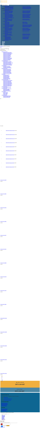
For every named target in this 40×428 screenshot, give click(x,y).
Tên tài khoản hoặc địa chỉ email (5, 422)
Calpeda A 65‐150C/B (3, 276)
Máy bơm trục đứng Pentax (7, 69)
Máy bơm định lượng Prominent (27, 24)
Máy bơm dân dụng (4, 86)
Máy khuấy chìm (5, 33)
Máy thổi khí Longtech (8, 39)
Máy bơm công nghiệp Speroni (9, 8)
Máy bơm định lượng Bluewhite (9, 24)
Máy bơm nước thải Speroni (9, 16)
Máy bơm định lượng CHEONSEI (27, 25)
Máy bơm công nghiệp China (27, 8)
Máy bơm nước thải (6, 13)
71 (2, 379)
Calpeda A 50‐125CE (3, 235)
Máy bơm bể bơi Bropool (8, 31)
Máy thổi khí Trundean (26, 37)
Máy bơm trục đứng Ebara (26, 11)
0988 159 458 (6, 397)
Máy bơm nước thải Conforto (7, 52)
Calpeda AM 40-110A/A (3, 318)
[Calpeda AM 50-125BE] (6, 344)
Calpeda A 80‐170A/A (3, 290)
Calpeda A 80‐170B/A (3, 304)
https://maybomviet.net (7, 400)
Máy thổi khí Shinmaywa (26, 36)
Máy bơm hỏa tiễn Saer (6, 97)
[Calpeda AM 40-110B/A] (6, 330)
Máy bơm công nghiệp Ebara (9, 7)
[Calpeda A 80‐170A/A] (6, 289)
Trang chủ (3, 41)
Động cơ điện (5, 21)
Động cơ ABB (5, 93)
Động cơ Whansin (25, 23)
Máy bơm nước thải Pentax (7, 56)
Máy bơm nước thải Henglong (27, 14)
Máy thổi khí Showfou (26, 38)
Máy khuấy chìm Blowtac (6, 66)
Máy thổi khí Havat (6, 75)
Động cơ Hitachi (7, 22)
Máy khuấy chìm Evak (8, 34)
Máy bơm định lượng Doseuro (9, 25)
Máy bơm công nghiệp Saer (9, 9)
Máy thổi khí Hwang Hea (8, 38)
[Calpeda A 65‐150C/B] (6, 275)
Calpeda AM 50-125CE (3, 359)
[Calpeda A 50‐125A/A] (6, 206)
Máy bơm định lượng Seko (7, 63)
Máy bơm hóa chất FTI (8, 30)
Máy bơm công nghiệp (5, 79)
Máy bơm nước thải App (26, 16)
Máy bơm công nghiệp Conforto (9, 6)
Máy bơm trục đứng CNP (6, 71)
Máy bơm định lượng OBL (7, 62)
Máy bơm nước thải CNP (26, 15)
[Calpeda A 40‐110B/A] (6, 192)
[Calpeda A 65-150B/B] (6, 261)
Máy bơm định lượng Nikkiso (7, 61)
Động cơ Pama (7, 23)
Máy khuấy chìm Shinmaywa (27, 34)
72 (2, 380)
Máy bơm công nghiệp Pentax (7, 82)
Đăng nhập (8, 425)
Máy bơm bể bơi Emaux (8, 32)
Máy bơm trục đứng (4, 68)
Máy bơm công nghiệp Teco (26, 6)
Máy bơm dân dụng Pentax (7, 87)
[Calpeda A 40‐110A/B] (6, 178)
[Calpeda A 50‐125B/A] (6, 220)
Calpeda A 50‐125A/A (3, 207)
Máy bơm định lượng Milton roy (7, 64)
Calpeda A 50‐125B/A (3, 221)
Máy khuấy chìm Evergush (8, 35)
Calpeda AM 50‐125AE (3, 373)
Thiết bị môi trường (6, 40)
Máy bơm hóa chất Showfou (26, 29)
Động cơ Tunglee (25, 22)
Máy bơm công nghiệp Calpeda (7, 80)
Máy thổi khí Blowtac (8, 36)
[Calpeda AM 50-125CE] (6, 358)
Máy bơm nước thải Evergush (9, 15)
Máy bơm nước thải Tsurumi (7, 54)
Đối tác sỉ (3, 44)
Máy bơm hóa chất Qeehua (9, 29)
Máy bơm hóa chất (6, 27)
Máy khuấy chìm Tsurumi (26, 35)
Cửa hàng (3, 42)
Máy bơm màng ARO (25, 28)
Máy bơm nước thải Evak (6, 59)
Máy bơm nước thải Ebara (8, 14)
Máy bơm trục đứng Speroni (9, 11)
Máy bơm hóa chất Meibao (8, 28)
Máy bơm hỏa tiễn (5, 18)
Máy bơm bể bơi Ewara (26, 31)
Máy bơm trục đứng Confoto (9, 10)
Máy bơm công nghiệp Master (27, 7)
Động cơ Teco (5, 94)
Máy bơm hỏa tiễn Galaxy (7, 96)
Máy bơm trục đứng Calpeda (27, 10)
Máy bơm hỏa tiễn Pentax (8, 20)
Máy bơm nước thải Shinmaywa (9, 17)
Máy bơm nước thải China (26, 17)
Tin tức (3, 43)
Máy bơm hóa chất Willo (26, 30)
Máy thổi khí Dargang (8, 37)
